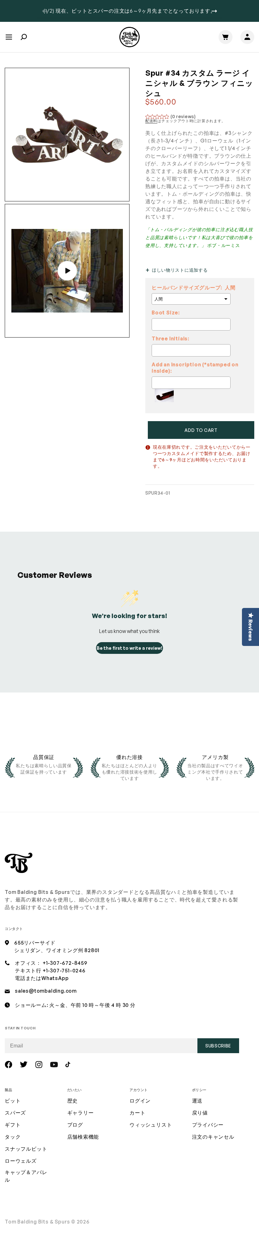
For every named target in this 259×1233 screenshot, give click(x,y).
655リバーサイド (35, 942)
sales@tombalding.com (46, 991)
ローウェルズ (21, 1161)
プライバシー (208, 1125)
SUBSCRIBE (218, 1045)
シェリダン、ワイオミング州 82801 (56, 950)
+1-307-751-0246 (64, 970)
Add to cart (201, 430)
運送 (197, 1100)
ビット (13, 1100)
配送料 (151, 120)
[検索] (24, 37)
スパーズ (15, 1113)
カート (137, 1113)
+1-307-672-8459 (65, 963)
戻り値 (200, 1113)
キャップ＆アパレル (26, 1176)
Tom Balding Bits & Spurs (37, 1221)
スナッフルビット (26, 1149)
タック (13, 1137)
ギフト (13, 1125)
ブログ (75, 1125)
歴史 (72, 1100)
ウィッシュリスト (151, 1125)
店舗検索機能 (83, 1137)
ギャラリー (80, 1113)
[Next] (214, 11)
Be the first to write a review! (129, 648)
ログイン (140, 1100)
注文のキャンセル (213, 1137)
